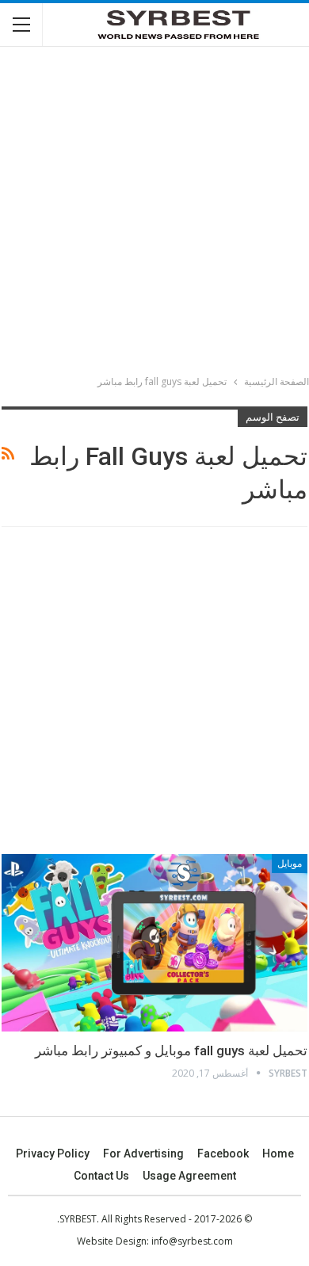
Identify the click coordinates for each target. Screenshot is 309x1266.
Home (278, 1153)
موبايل (289, 863)
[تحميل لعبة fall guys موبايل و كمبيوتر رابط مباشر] (154, 942)
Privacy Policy (53, 1153)
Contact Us (101, 1175)
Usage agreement (189, 1175)
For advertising (143, 1153)
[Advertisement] (154, 213)
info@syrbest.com (192, 1241)
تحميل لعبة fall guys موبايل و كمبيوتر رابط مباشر (171, 1050)
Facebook (223, 1153)
